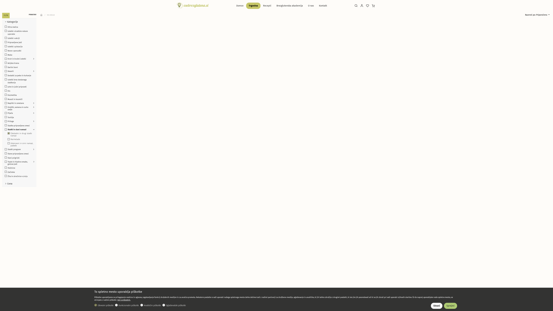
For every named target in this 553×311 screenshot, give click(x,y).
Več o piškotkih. (124, 300)
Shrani (436, 305)
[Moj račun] (362, 6)
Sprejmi (450, 305)
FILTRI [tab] (6, 15)
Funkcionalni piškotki (129, 305)
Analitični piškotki (152, 305)
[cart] (373, 6)
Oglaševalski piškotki (176, 305)
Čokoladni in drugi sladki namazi (21, 134)
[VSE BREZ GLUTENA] (192, 5)
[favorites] (367, 6)
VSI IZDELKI (51, 15)
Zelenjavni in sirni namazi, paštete (22, 144)
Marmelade (15, 139)
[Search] (356, 6)
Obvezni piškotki (105, 305)
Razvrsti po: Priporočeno (536, 15)
